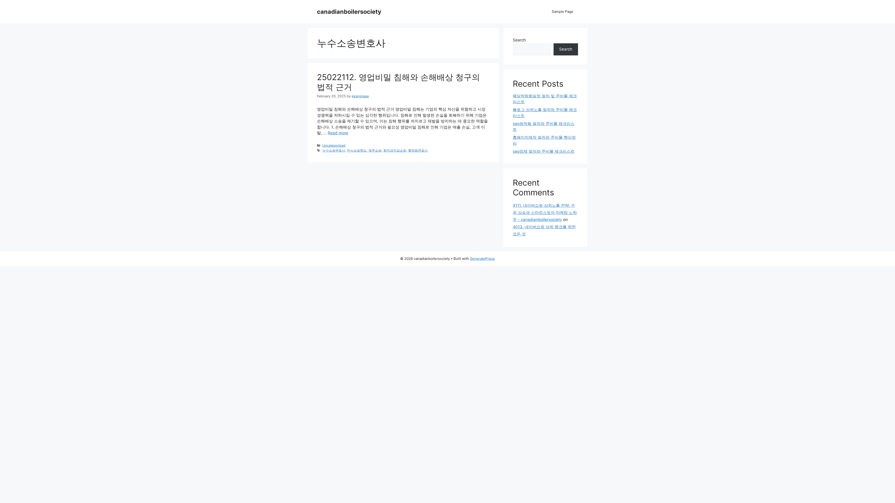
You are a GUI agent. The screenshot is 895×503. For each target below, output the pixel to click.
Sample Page (562, 11)
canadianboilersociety (349, 11)
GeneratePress (482, 258)
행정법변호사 (418, 150)
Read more (338, 133)
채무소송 (375, 150)
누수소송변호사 (333, 150)
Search (519, 40)
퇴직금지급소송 (394, 150)
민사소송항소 (357, 150)
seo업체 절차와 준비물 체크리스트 (544, 151)
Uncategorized (333, 145)
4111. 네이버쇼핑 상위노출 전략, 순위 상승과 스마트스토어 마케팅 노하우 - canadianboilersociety (545, 212)
